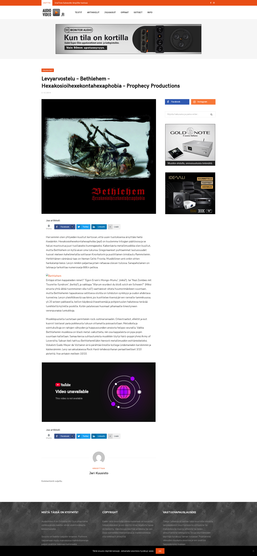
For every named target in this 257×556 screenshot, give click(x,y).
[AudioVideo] (53, 12)
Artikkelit (93, 12)
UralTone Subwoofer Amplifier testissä (71, 3)
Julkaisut (110, 12)
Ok (160, 551)
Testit (78, 12)
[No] (253, 550)
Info (149, 12)
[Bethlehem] (53, 276)
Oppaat (125, 12)
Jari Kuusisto (98, 473)
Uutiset (138, 12)
